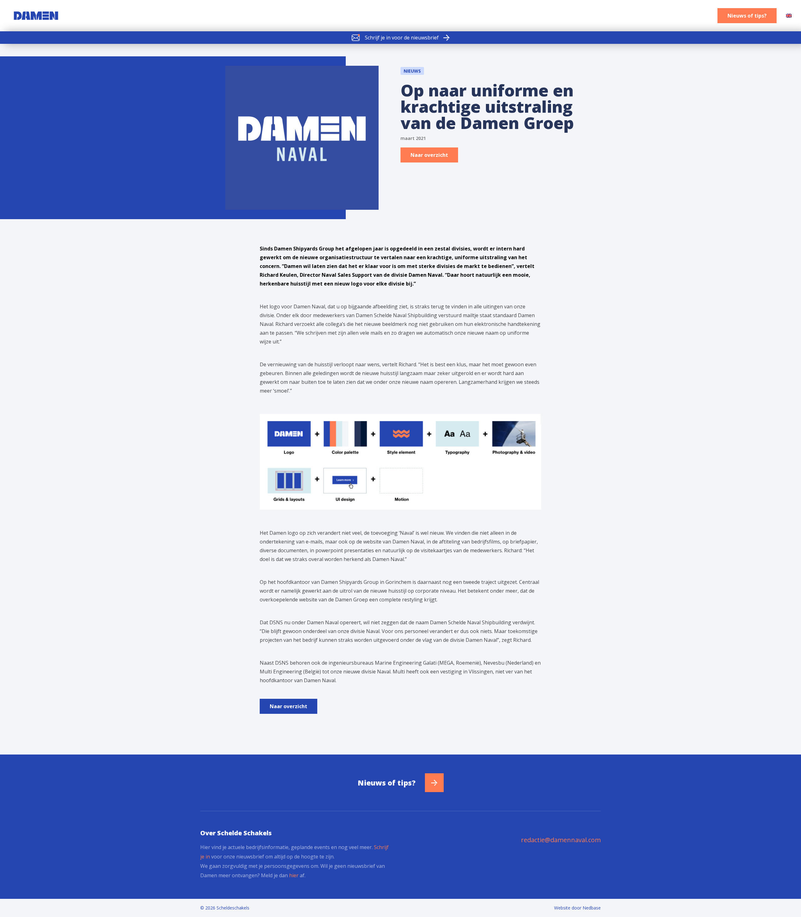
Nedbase (592, 908)
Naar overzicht (429, 155)
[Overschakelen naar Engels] (789, 16)
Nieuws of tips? (747, 15)
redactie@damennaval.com (561, 840)
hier (293, 875)
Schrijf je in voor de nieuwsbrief (402, 37)
